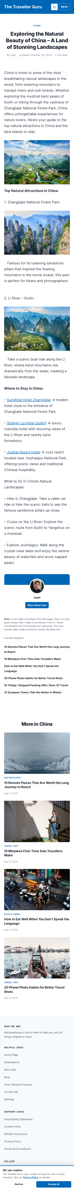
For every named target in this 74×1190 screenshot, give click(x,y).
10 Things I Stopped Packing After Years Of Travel (36, 685)
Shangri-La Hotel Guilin (26, 423)
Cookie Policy (12, 1126)
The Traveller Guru (23, 6)
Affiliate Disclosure (15, 1134)
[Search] (54, 7)
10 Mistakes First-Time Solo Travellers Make (32, 659)
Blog (7, 1077)
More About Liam (37, 605)
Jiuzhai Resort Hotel (23, 452)
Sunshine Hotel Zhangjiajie (29, 400)
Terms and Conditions (17, 1149)
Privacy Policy (12, 1141)
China (37, 25)
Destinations (11, 1062)
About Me (10, 1069)
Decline (19, 1184)
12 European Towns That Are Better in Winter (32, 692)
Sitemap (9, 1099)
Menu (64, 7)
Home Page (11, 1054)
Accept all (53, 1184)
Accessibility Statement (18, 1119)
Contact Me (11, 1092)
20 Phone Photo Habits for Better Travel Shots (33, 678)
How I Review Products (18, 1084)
